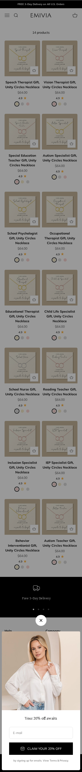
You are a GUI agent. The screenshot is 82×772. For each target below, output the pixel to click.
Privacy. (64, 760)
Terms (53, 760)
